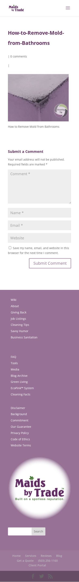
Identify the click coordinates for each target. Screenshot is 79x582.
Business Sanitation (24, 337)
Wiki (13, 300)
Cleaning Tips (20, 325)
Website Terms (21, 445)
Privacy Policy (20, 433)
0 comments (18, 56)
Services (30, 556)
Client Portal (37, 565)
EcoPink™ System (22, 388)
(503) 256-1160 (48, 561)
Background (19, 414)
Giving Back (18, 312)
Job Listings (18, 319)
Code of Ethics (20, 439)
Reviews (46, 556)
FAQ (13, 357)
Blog (59, 556)
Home (16, 556)
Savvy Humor (19, 331)
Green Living (19, 382)
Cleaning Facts (20, 394)
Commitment (19, 420)
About (15, 306)
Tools (14, 363)
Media (15, 369)
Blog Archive (19, 376)
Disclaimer (18, 408)
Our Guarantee (21, 427)
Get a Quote (25, 561)
